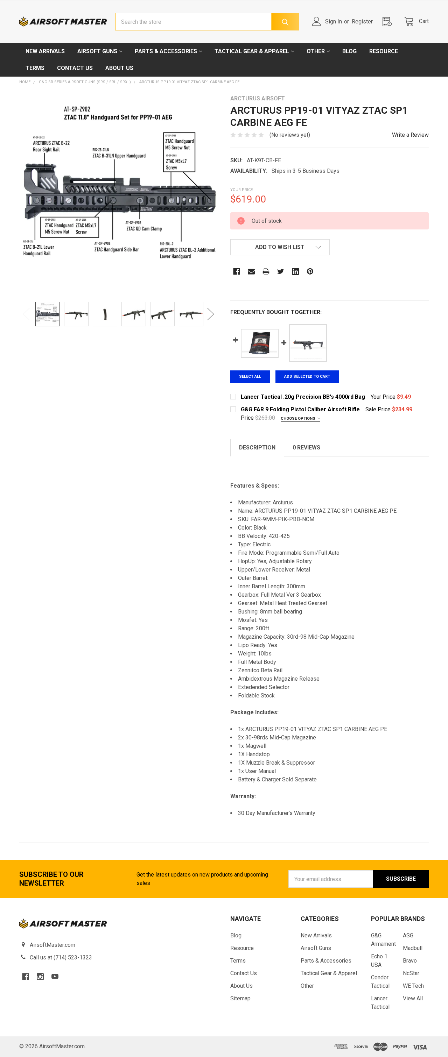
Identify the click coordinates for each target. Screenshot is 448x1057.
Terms (35, 68)
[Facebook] (236, 271)
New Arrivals (45, 51)
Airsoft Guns (97, 51)
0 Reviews (306, 447)
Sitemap (240, 998)
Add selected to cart (307, 376)
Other (316, 51)
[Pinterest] (310, 271)
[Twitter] (280, 271)
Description (257, 447)
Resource (383, 51)
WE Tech (413, 985)
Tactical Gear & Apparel (252, 51)
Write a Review (410, 135)
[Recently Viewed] (389, 21)
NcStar (411, 973)
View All (413, 998)
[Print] (266, 271)
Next (211, 314)
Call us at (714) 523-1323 (61, 957)
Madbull (412, 948)
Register (362, 21)
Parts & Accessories (166, 51)
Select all (250, 376)
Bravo (410, 960)
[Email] (251, 271)
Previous (26, 314)
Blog (349, 51)
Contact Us (75, 68)
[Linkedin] (295, 271)
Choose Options (298, 418)
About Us (119, 68)
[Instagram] (40, 976)
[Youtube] (55, 976)
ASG (408, 935)
